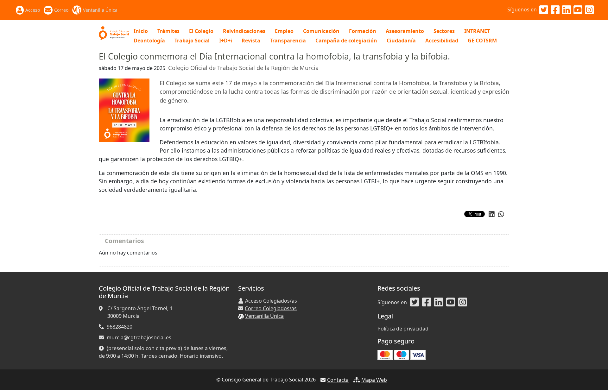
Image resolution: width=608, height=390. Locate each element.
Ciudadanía (401, 40)
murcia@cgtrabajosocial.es (139, 337)
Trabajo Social (192, 40)
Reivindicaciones (244, 31)
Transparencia (288, 40)
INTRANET (477, 31)
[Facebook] (555, 10)
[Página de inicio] (114, 32)
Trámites (168, 31)
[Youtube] (577, 10)
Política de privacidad (402, 328)
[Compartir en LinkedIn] (492, 214)
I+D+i (225, 40)
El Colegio (201, 31)
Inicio (141, 31)
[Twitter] (543, 10)
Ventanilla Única (100, 10)
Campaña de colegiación (346, 40)
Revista (251, 40)
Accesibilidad (441, 40)
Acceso (32, 10)
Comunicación (321, 31)
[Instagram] (589, 10)
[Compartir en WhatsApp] (501, 214)
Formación (362, 31)
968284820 (119, 326)
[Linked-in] (566, 10)
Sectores (444, 31)
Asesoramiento (405, 31)
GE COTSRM (482, 40)
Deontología (149, 40)
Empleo (284, 31)
